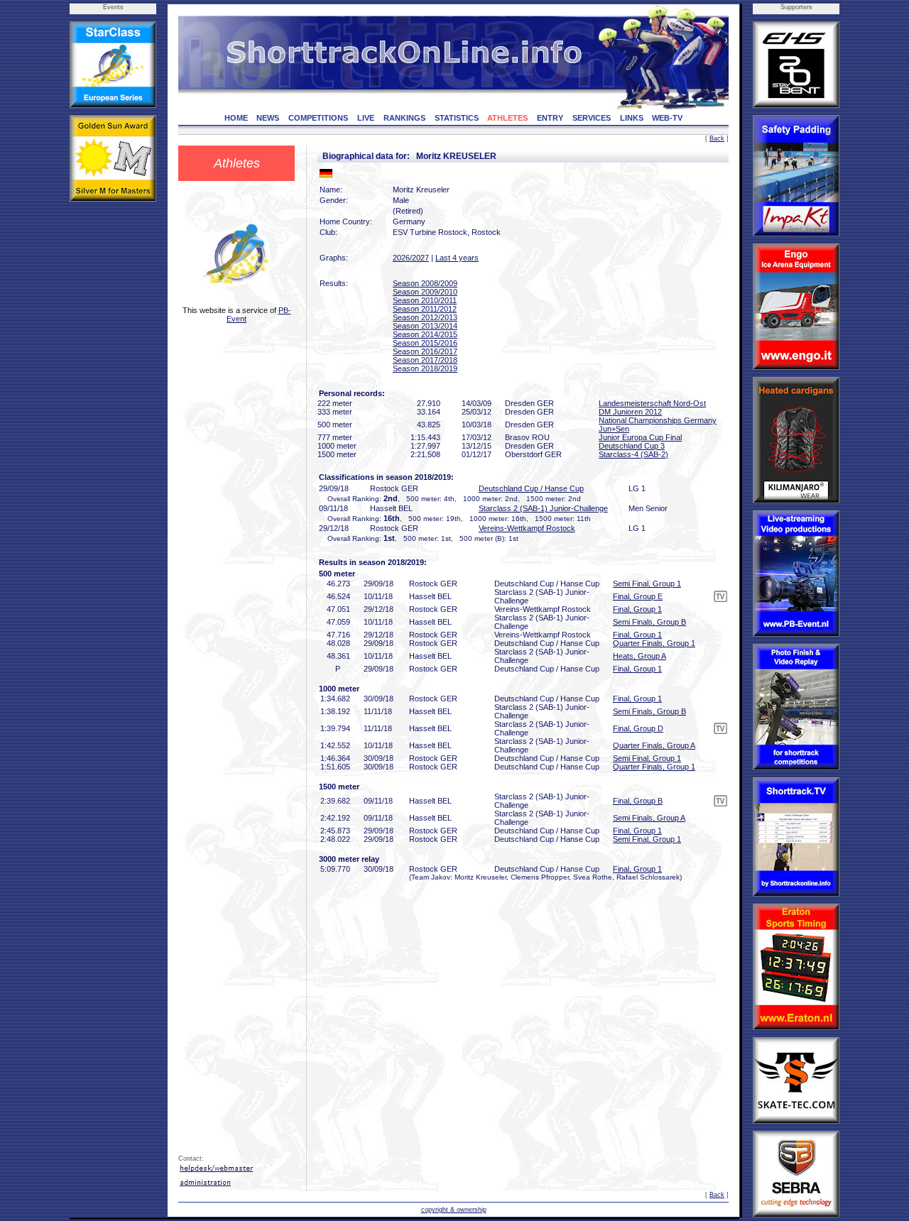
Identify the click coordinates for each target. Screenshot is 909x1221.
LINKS (631, 118)
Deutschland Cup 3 (632, 446)
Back (716, 138)
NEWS (267, 118)
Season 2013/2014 (425, 326)
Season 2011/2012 (425, 309)
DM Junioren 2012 (630, 411)
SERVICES (591, 118)
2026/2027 (411, 257)
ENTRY (550, 118)
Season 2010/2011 (425, 300)
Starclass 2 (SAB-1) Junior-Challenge (543, 508)
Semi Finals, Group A (649, 818)
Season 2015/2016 (425, 343)
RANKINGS (404, 118)
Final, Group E (638, 596)
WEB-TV (667, 118)
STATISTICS (457, 118)
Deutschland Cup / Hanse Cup (531, 488)
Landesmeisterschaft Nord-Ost (652, 403)
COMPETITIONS (318, 118)
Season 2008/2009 (425, 283)
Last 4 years (457, 257)
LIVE (365, 118)
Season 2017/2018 (425, 360)
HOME (236, 118)
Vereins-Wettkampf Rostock (527, 528)
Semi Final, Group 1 (647, 583)
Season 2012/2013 (425, 317)
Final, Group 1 (637, 609)
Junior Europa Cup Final (640, 437)
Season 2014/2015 (425, 334)
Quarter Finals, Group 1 (654, 643)
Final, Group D (638, 728)
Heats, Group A (639, 656)
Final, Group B (638, 800)
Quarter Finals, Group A (654, 745)
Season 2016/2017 (425, 351)
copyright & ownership (453, 1209)
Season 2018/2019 (425, 368)
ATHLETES (507, 118)
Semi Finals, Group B (649, 622)
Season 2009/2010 (425, 292)
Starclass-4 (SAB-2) (633, 454)
